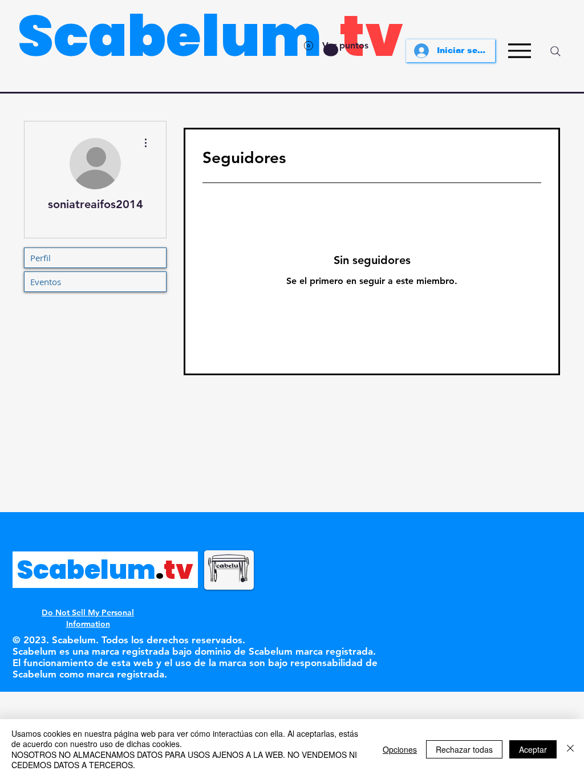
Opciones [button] (400, 749)
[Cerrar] (570, 749)
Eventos (45, 281)
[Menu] (519, 50)
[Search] (555, 51)
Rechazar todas (464, 749)
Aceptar (533, 749)
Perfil (40, 257)
